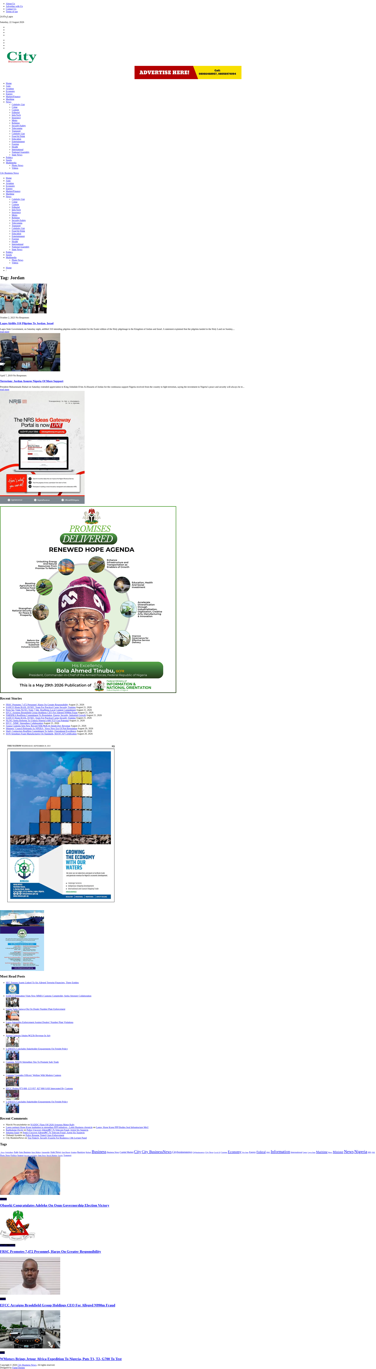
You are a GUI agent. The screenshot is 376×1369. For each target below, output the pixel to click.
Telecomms (17, 128)
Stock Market (52, 1155)
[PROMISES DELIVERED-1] (88, 692)
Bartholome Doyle (14, 1130)
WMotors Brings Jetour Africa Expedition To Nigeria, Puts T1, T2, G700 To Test (61, 1359)
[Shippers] (22, 970)
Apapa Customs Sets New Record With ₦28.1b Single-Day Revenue (38, 726)
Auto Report (66, 1152)
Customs (224, 1152)
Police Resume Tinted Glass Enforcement (45, 1135)
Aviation (10, 88)
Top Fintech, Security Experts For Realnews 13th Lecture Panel (57, 1138)
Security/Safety (19, 125)
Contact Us (11, 9)
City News (209, 1152)
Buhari (88, 1152)
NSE (373, 1152)
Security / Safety (7, 1245)
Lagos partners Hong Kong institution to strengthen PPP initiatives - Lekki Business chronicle (49, 1127)
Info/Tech (16, 115)
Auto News (55, 1152)
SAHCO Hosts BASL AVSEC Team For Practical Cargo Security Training (41, 707)
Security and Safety (30, 1155)
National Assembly (20, 152)
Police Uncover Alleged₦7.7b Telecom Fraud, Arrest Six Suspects (57, 1130)
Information (280, 1151)
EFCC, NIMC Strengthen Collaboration (24, 723)
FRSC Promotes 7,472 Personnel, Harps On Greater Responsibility (37, 704)
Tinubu (60, 1155)
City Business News (9, 173)
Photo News (17, 165)
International (17, 149)
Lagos (305, 1152)
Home (9, 83)
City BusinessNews (157, 1152)
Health (15, 147)
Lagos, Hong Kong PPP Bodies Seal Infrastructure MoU (122, 1127)
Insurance (16, 117)
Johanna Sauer (12, 1132)
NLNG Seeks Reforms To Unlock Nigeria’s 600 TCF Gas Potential (37, 720)
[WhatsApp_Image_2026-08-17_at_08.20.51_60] (42, 503)
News (8, 102)
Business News (113, 1152)
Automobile (45, 1152)
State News (17, 155)
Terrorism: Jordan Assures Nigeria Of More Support (31, 381)
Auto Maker (36, 1152)
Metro (14, 120)
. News (2, 1152)
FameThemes (18, 1367)
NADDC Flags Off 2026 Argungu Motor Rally (52, 1124)
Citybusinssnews (199, 1152)
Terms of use (12, 11)
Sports (9, 160)
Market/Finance (13, 96)
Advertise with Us (14, 6)
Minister (338, 1152)
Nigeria (360, 1151)
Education (16, 139)
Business (99, 1151)
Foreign (15, 144)
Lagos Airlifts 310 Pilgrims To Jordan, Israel (26, 323)
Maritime (10, 99)
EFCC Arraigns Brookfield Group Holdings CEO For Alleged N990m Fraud (41, 712)
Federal (261, 1152)
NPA (369, 1152)
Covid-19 (217, 1152)
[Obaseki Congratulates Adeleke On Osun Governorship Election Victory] (30, 1194)
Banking (81, 1152)
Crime (14, 107)
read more (4, 331)
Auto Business (25, 1152)
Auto (8, 86)
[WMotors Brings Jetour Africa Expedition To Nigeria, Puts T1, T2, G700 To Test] (30, 1347)
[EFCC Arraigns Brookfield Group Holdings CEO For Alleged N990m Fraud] (30, 1294)
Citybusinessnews (182, 1152)
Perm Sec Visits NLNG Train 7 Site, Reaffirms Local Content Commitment (41, 710)
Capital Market (127, 1152)
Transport (16, 131)
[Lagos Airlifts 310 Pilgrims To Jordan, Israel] (23, 312)
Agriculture (9, 1152)
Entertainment (18, 141)
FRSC (268, 1152)
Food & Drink (18, 136)
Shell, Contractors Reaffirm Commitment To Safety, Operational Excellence (41, 731)
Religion (16, 123)
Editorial (16, 112)
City (137, 1151)
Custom (15, 110)
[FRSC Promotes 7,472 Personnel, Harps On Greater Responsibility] (17, 1240)
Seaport (20, 1155)
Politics (9, 157)
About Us (10, 3)
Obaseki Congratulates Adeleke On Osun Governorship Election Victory (54, 1205)
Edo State (245, 1152)
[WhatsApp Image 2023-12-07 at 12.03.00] (60, 909)
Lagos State (311, 1152)
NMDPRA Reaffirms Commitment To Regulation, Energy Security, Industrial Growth (46, 715)
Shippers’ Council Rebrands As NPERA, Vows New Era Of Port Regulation (41, 728)
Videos (15, 168)
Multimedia (11, 162)
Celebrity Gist (18, 104)
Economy (10, 91)
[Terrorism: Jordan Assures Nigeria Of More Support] (30, 370)
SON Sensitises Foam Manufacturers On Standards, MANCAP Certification (41, 734)
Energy (9, 94)
